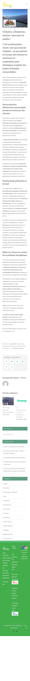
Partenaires (7, 519)
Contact (14, 593)
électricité (6, 490)
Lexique (14, 595)
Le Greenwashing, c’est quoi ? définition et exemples (7, 412)
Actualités (15, 590)
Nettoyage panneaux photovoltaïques (14, 460)
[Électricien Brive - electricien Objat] (15, 584)
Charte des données (15, 599)
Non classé (7, 511)
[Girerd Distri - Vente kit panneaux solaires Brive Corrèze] (15, 615)
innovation (7, 503)
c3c (27, 630)
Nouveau (6, 515)
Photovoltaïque (22, 346)
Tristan (6, 344)
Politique (6, 532)
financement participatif (10, 494)
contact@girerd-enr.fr (8, 331)
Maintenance (5, 346)
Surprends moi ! (6, 348)
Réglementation (8, 536)
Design (19, 344)
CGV (13, 571)
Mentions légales (14, 568)
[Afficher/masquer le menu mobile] (27, 4)
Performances (13, 346)
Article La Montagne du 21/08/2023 (14, 449)
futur (22, 344)
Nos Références (15, 563)
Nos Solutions (14, 558)
